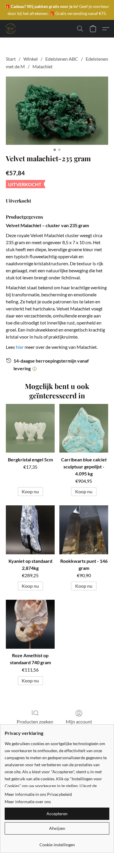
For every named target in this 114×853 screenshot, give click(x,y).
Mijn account (79, 721)
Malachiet (42, 66)
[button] (10, 29)
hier (20, 347)
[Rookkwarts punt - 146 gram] (83, 529)
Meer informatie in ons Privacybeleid (38, 794)
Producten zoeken (35, 721)
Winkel (30, 59)
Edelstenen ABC (61, 59)
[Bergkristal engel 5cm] (30, 428)
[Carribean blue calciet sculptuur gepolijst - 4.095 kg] (83, 428)
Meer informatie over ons (28, 801)
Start (11, 59)
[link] (57, 842)
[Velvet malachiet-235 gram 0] (57, 111)
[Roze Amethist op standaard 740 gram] (30, 624)
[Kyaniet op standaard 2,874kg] (30, 529)
